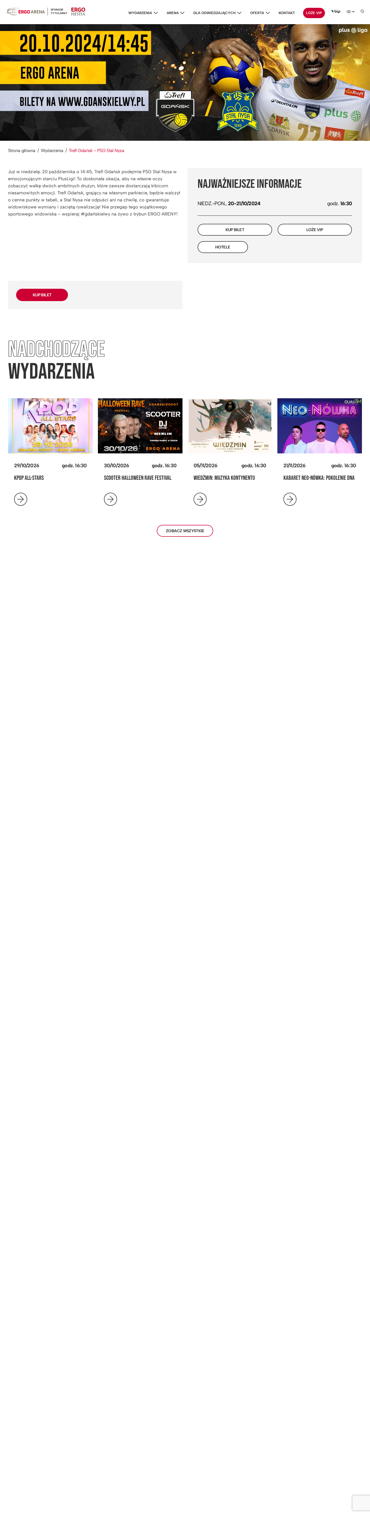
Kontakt (287, 13)
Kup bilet (235, 229)
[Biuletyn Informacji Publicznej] (335, 12)
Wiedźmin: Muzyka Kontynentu (224, 478)
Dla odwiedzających (214, 13)
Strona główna (21, 150)
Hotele (222, 247)
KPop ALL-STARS (29, 478)
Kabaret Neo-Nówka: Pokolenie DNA (319, 478)
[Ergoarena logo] (25, 11)
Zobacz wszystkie (185, 530)
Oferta (257, 13)
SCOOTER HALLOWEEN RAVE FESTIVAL (137, 478)
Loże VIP (314, 13)
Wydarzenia (140, 13)
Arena (173, 13)
